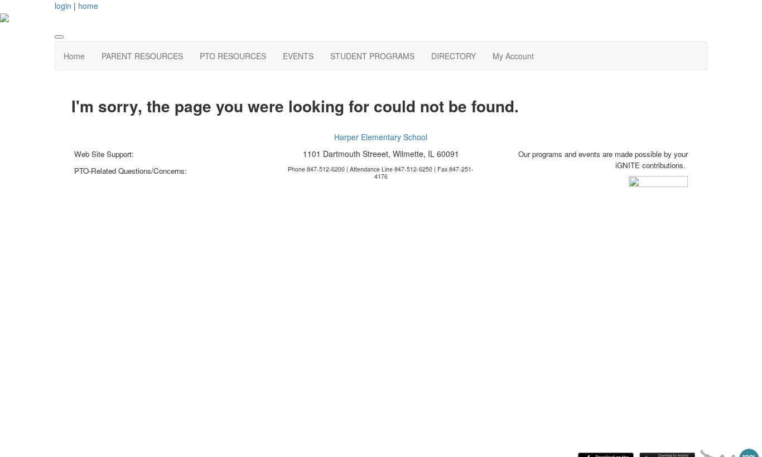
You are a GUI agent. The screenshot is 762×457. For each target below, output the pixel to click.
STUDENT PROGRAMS (372, 55)
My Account (513, 55)
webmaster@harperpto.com (181, 154)
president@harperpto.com (116, 182)
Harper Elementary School (380, 136)
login (63, 5)
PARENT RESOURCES (142, 55)
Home (74, 55)
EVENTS (298, 55)
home (88, 5)
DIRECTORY (453, 55)
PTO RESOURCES (233, 55)
